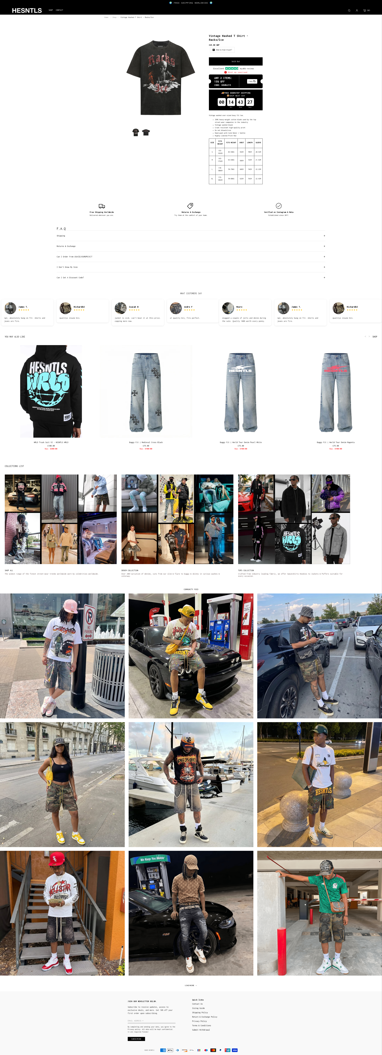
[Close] (230, 505)
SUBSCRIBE (212, 536)
